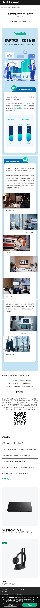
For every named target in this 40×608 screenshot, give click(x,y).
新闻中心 (5, 7)
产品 (13, 589)
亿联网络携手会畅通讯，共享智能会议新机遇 (15, 473)
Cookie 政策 (29, 601)
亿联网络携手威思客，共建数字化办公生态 (14, 461)
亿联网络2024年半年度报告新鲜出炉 (12, 443)
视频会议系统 (11, 386)
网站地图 (28, 383)
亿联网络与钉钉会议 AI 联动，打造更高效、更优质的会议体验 (19, 449)
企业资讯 (25, 21)
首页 (2, 7)
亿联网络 (15, 21)
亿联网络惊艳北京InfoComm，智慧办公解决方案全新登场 (18, 467)
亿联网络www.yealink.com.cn (20, 375)
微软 (36, 402)
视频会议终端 (29, 386)
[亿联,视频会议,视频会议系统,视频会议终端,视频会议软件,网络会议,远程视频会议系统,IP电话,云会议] (10, 2)
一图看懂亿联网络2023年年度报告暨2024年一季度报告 (18, 455)
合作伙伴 (23, 589)
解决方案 (4, 589)
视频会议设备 (20, 386)
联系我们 (4, 592)
